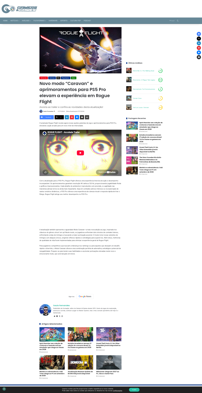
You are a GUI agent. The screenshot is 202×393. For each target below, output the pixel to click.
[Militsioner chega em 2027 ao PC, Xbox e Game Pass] (109, 362)
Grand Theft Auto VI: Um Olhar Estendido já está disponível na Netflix (108, 345)
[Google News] (85, 296)
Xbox (73, 78)
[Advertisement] (134, 7)
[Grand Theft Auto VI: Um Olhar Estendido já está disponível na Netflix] (109, 334)
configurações (117, 391)
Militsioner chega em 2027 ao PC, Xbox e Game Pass (107, 373)
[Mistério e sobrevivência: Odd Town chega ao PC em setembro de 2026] (52, 362)
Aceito (134, 390)
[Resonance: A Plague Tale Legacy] (129, 80)
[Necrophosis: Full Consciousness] (129, 89)
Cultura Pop (75, 21)
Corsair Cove (137, 98)
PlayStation (65, 78)
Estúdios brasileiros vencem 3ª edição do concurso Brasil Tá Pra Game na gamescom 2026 (80, 345)
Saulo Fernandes (48, 111)
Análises (25, 21)
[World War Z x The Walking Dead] (129, 71)
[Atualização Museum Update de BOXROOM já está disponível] (80, 362)
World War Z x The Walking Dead (143, 71)
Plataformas (39, 21)
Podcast (87, 21)
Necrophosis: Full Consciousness (144, 89)
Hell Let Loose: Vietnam (141, 107)
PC (58, 78)
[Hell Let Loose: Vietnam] (129, 107)
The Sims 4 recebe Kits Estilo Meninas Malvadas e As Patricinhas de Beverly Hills (150, 159)
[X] (59, 316)
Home (5, 21)
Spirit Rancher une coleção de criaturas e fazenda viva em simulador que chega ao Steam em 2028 (51, 346)
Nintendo (44, 78)
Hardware (53, 21)
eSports (63, 21)
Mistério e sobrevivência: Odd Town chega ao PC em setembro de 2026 (51, 374)
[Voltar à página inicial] (19, 8)
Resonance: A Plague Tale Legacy (144, 80)
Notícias (14, 21)
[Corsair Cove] (129, 98)
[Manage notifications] (4, 389)
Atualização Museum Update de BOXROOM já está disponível (80, 373)
